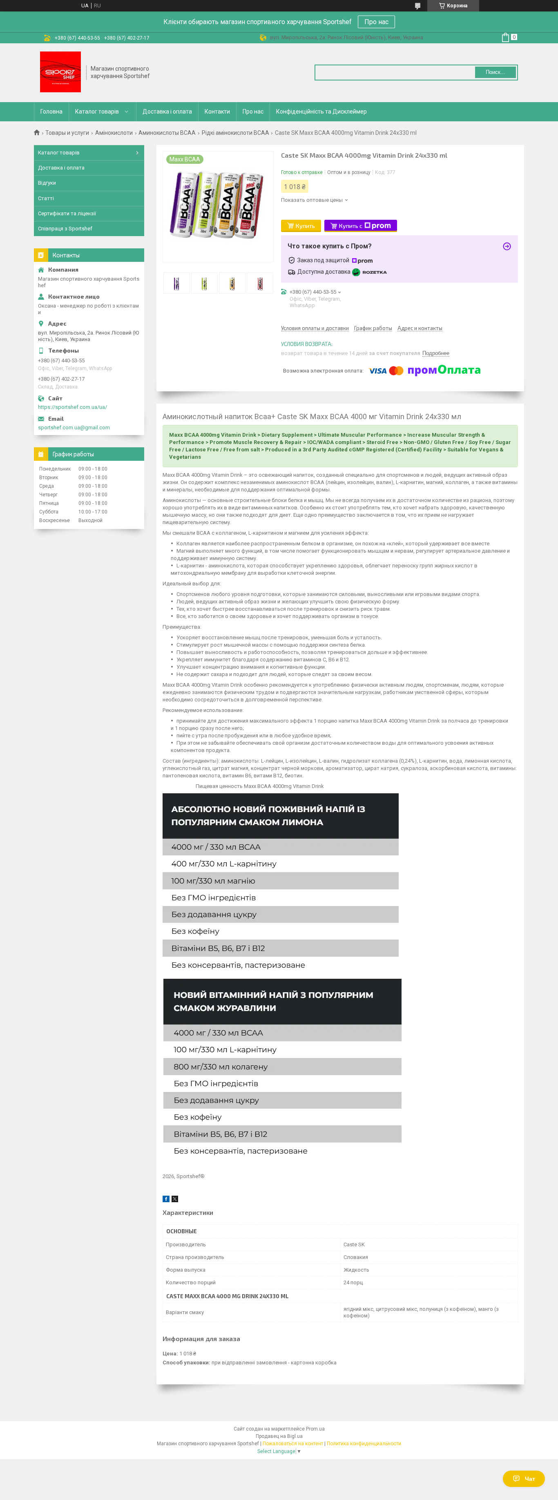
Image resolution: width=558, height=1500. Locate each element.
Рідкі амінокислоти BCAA (235, 132)
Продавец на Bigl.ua (279, 1436)
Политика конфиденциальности (364, 1443)
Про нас (376, 22)
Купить (305, 225)
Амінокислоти (114, 132)
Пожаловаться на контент (293, 1443)
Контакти (217, 111)
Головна (51, 111)
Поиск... (495, 72)
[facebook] (166, 1200)
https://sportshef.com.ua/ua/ (72, 407)
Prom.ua (315, 1429)
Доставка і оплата (167, 111)
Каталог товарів (97, 111)
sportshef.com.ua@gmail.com (74, 427)
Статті (46, 198)
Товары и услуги (67, 132)
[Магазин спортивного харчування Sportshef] (60, 72)
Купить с (350, 225)
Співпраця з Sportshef (65, 228)
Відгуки (47, 183)
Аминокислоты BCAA (167, 132)
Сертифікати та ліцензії (67, 213)
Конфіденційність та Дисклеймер (321, 111)
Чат (530, 1478)
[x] (175, 1200)
